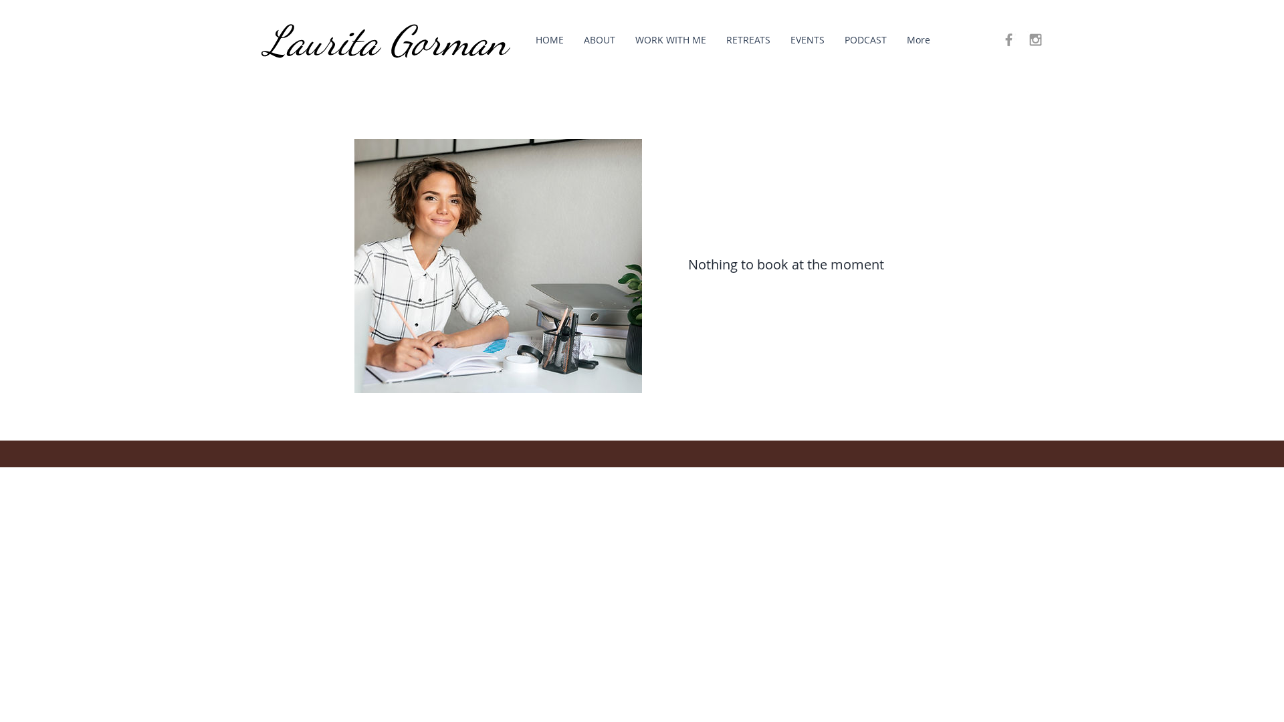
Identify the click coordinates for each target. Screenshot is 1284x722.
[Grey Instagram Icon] (1035, 39)
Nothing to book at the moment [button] (786, 264)
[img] (498, 266)
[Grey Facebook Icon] (1008, 39)
